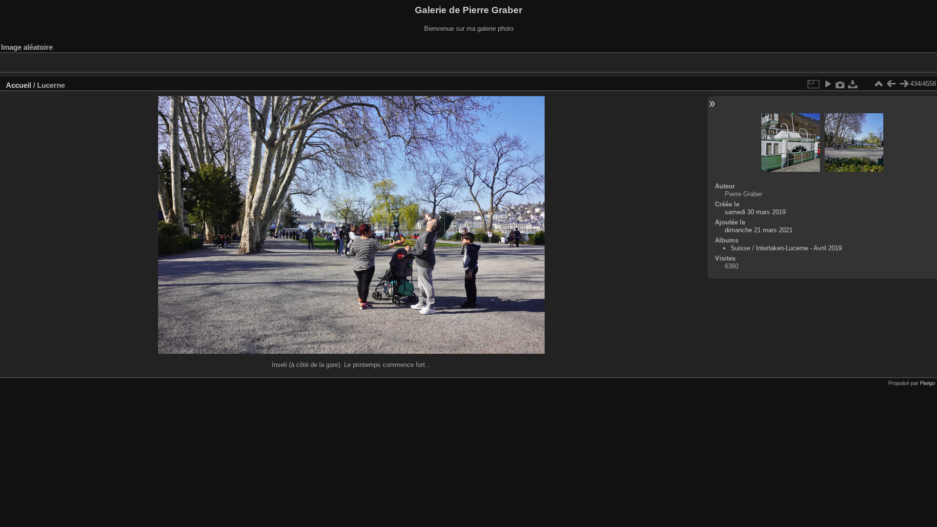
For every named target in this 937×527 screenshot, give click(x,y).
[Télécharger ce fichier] (853, 84)
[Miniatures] (878, 84)
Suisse (740, 248)
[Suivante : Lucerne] (903, 84)
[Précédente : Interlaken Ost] (891, 84)
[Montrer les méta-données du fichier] (840, 84)
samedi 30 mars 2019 (755, 212)
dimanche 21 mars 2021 (759, 230)
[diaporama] (827, 84)
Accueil (18, 85)
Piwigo (927, 383)
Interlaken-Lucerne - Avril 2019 (799, 248)
